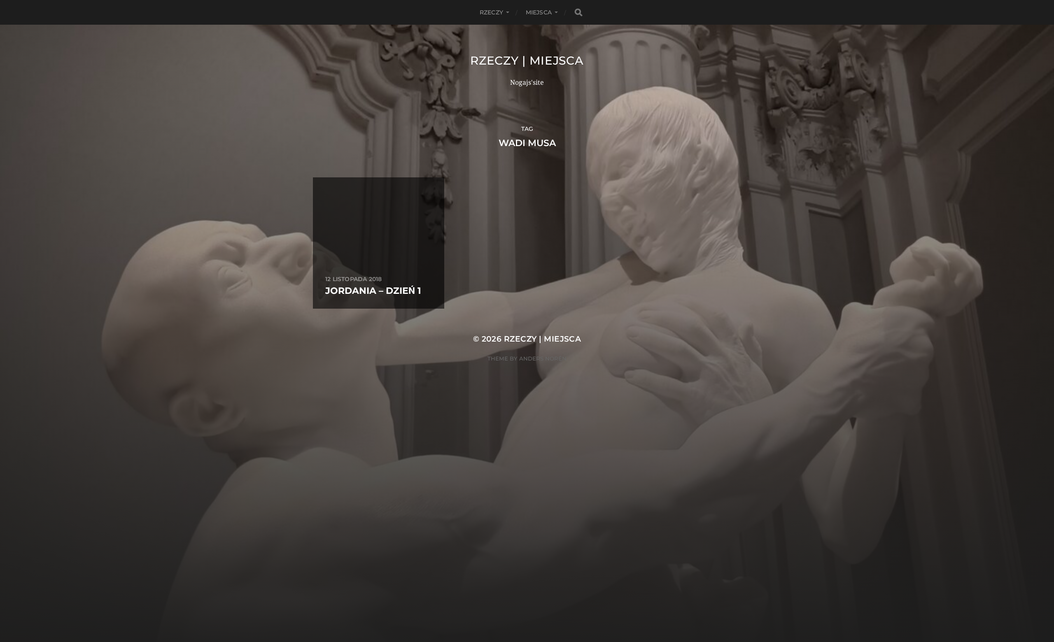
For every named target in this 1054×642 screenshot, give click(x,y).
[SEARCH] (578, 12)
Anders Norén (543, 358)
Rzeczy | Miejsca (526, 60)
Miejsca (539, 12)
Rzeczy (491, 12)
